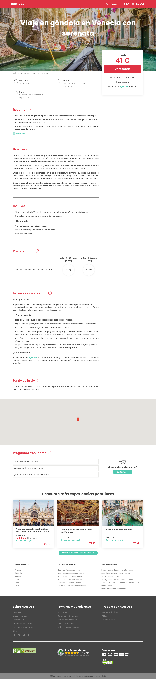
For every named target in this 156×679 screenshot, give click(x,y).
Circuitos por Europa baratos (69, 583)
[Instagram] (19, 635)
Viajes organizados (21, 616)
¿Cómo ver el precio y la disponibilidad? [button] (32, 474)
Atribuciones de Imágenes (69, 627)
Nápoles (18, 576)
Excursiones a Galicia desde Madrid (72, 586)
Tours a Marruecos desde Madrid (71, 573)
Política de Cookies (65, 623)
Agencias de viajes (110, 612)
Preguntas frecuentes (23, 627)
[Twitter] (24, 635)
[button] (114, 4)
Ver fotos (20, 133)
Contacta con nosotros (23, 623)
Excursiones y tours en (34, 73)
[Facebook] (14, 635)
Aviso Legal (62, 612)
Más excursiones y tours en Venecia (78, 553)
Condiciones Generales (67, 616)
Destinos (17, 612)
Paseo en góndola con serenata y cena (117, 570)
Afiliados (105, 616)
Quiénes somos (19, 619)
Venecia (18, 570)
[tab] (56, 461)
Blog (15, 631)
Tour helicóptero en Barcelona (70, 579)
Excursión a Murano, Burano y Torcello (116, 573)
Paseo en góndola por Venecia (113, 588)
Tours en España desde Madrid (70, 576)
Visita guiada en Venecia (111, 576)
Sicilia (17, 586)
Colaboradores (109, 619)
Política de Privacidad (67, 619)
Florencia (18, 573)
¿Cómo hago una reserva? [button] (26, 461)
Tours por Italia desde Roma (69, 570)
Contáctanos (122, 472)
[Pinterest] (29, 635)
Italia (15, 73)
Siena (17, 583)
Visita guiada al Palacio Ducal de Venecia (117, 579)
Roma (17, 579)
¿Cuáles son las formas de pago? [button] (29, 468)
